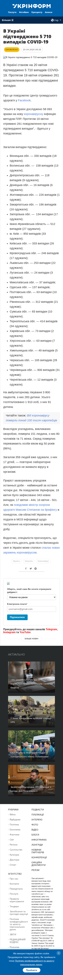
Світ (12, 839)
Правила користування (17, 900)
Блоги (35, 834)
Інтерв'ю (37, 819)
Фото (35, 824)
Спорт (13, 864)
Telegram (51, 629)
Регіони (13, 844)
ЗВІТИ (13, 934)
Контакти (14, 883)
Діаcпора (14, 859)
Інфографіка (39, 839)
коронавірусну (33, 114)
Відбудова (15, 819)
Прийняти (31, 970)
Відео (35, 829)
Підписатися (17, 617)
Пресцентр (36, 12)
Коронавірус (43, 561)
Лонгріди (37, 844)
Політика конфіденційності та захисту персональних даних (19, 924)
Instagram (9, 632)
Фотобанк (24, 12)
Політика (14, 824)
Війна (13, 814)
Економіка (15, 829)
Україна (16, 561)
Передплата (16, 888)
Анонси (48, 12)
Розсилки (14, 947)
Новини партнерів (38, 851)
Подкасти (38, 809)
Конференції (39, 857)
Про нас (14, 878)
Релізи (35, 870)
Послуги (12, 12)
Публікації (38, 814)
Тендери (14, 906)
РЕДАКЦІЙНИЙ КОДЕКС (18, 940)
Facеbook (24, 100)
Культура (14, 854)
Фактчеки (14, 834)
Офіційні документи (39, 863)
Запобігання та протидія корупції (19, 912)
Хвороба (29, 561)
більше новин (31, 639)
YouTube (25, 632)
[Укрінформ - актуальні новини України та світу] (31, 6)
